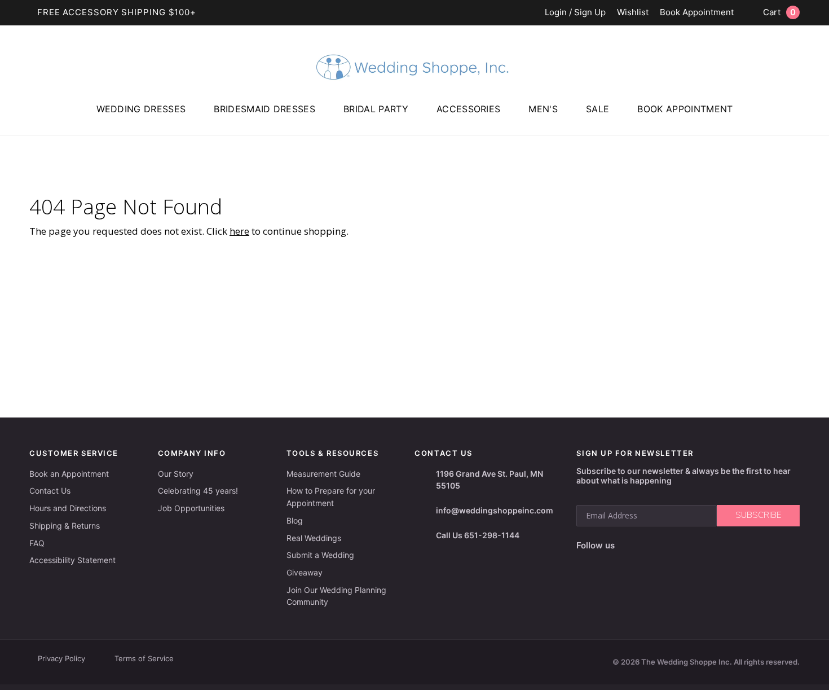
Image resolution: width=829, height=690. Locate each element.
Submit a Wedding (320, 555)
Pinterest (703, 546)
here (239, 231)
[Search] (815, 125)
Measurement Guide (323, 473)
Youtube (675, 545)
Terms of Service (144, 658)
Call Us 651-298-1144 (477, 535)
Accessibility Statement (72, 560)
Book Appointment (697, 12)
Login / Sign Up (575, 12)
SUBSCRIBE (758, 515)
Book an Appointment (69, 473)
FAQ (37, 543)
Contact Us (49, 490)
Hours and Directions (67, 508)
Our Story (175, 473)
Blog (294, 520)
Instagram (649, 545)
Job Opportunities (191, 508)
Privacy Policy (61, 658)
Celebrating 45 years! (198, 490)
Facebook (627, 545)
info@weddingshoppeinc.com (494, 510)
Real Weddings (313, 538)
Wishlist (633, 12)
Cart (779, 12)
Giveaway (304, 572)
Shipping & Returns (64, 525)
